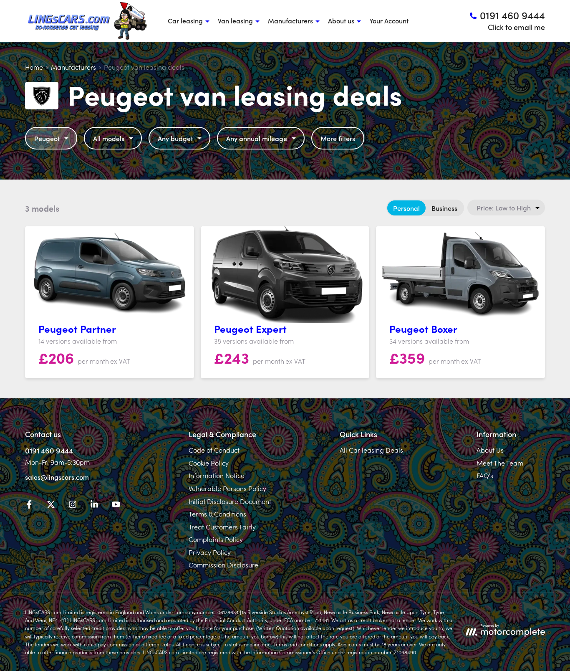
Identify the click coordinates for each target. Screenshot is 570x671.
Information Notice (217, 475)
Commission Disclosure (223, 564)
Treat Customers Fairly (222, 526)
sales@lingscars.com (57, 476)
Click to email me (516, 27)
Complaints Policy (216, 539)
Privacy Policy (210, 552)
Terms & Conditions (217, 513)
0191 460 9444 (49, 450)
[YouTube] (116, 505)
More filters (337, 138)
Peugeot (47, 138)
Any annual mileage (256, 138)
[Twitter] (51, 505)
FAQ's (485, 475)
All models (108, 138)
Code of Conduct (214, 449)
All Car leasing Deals (371, 449)
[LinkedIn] (94, 505)
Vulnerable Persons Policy (227, 488)
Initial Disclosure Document (230, 501)
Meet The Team (500, 462)
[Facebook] (29, 505)
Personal (406, 208)
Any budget (175, 138)
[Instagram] (72, 505)
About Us (490, 449)
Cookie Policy (209, 462)
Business (444, 208)
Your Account (389, 20)
